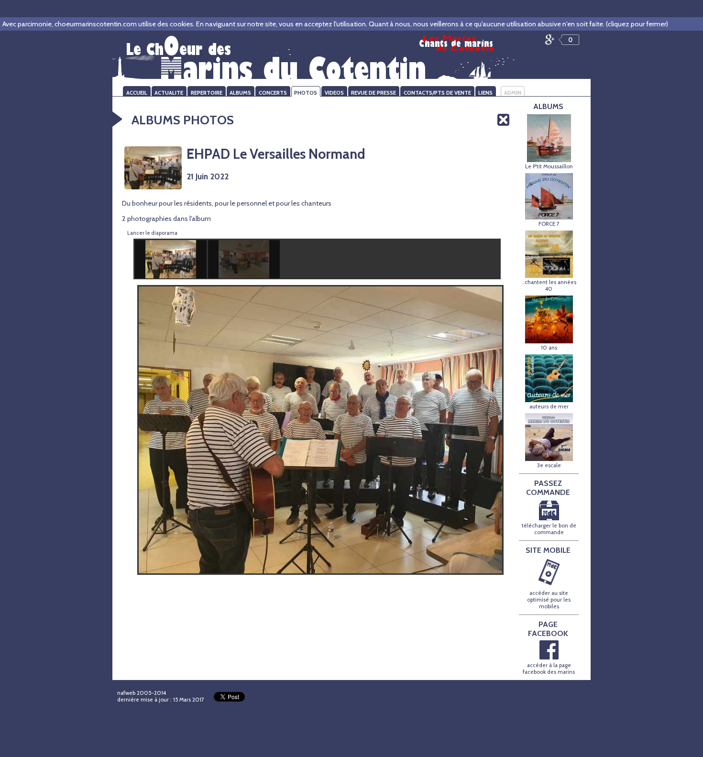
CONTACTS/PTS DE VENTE (437, 92)
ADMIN (512, 92)
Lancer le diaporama (152, 233)
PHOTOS (305, 92)
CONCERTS (273, 92)
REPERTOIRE (206, 92)
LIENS (485, 92)
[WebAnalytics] (386, 694)
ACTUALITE (168, 92)
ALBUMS (240, 92)
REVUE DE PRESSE (373, 92)
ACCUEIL (136, 92)
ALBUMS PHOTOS (183, 119)
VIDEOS (334, 92)
